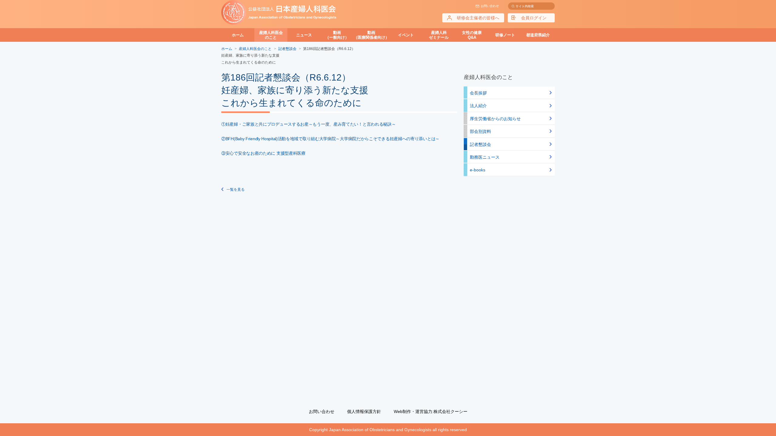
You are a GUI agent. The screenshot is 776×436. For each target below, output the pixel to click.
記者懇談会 (480, 144)
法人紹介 (478, 105)
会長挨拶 (478, 93)
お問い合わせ (490, 6)
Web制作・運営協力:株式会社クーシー (430, 411)
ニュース (304, 35)
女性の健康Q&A (472, 35)
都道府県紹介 (538, 35)
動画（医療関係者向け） (371, 35)
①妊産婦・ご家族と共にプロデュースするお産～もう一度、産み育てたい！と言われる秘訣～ (308, 124)
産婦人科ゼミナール (439, 35)
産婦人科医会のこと (271, 35)
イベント (406, 35)
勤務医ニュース (485, 157)
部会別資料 (480, 131)
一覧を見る (235, 189)
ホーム (238, 35)
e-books (477, 169)
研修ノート (505, 35)
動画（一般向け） (337, 35)
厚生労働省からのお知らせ (495, 118)
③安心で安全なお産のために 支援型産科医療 (263, 153)
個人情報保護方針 (364, 411)
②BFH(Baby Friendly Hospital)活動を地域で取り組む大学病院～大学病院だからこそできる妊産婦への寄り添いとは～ (330, 138)
